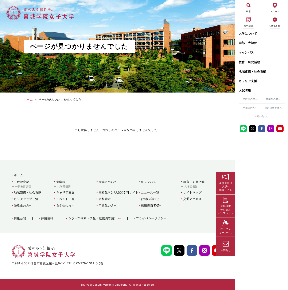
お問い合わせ (261, 116)
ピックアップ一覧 (26, 199)
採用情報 (47, 218)
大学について (248, 33)
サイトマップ (192, 192)
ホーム (18, 175)
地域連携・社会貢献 (252, 71)
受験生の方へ (250, 99)
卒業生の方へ (250, 107)
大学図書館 (191, 186)
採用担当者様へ (273, 107)
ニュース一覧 (150, 192)
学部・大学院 (248, 43)
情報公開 (20, 218)
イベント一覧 (65, 199)
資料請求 (105, 199)
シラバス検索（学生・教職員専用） (92, 218)
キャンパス (246, 52)
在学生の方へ (273, 99)
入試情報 (245, 90)
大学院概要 (64, 186)
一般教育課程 (23, 186)
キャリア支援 (248, 81)
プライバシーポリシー (151, 218)
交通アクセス (192, 199)
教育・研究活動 (249, 62)
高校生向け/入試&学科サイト (119, 192)
